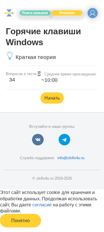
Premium (67, 13)
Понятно (20, 220)
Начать (52, 98)
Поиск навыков (35, 13)
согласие (42, 204)
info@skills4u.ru (70, 158)
